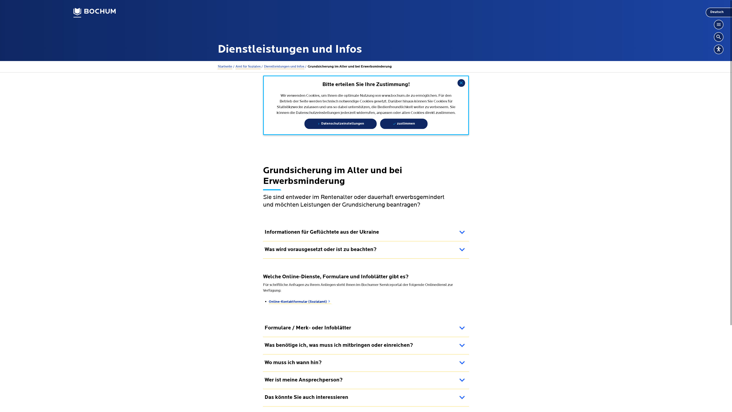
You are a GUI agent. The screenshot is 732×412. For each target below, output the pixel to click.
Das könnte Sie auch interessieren (306, 397)
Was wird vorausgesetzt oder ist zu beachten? (320, 249)
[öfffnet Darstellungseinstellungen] (718, 49)
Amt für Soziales (248, 66)
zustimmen (405, 124)
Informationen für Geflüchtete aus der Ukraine (322, 232)
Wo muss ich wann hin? (293, 362)
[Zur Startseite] (94, 13)
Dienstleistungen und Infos (284, 66)
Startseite (225, 66)
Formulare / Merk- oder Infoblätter (308, 328)
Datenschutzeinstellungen (342, 124)
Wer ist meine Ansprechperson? (304, 380)
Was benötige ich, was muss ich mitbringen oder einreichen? (339, 345)
